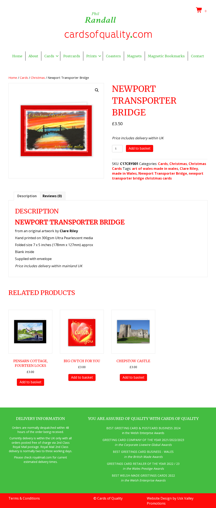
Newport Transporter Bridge (162, 173)
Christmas (38, 77)
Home (17, 56)
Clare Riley (189, 168)
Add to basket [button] (30, 382)
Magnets (134, 56)
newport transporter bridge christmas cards (157, 176)
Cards (49, 56)
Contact (197, 56)
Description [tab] (27, 196)
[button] (57, 56)
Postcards (71, 56)
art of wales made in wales (155, 168)
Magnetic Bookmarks (166, 56)
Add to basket (139, 148)
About (33, 56)
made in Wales (124, 173)
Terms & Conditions (24, 498)
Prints (91, 56)
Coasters (113, 56)
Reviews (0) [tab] (52, 196)
